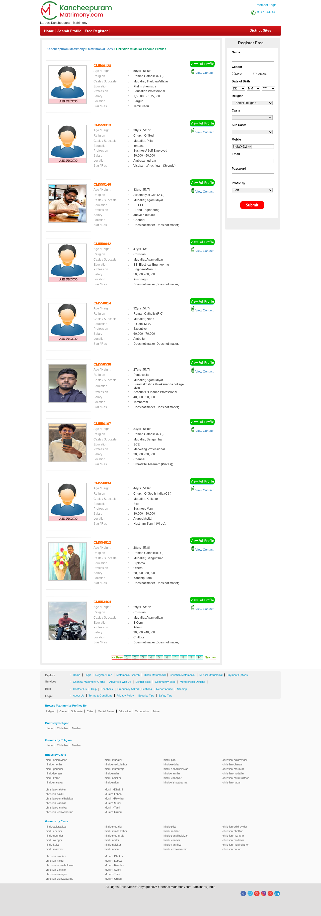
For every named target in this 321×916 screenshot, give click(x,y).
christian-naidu (54, 793)
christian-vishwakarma (59, 812)
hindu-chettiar (54, 764)
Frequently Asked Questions (134, 689)
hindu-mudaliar (113, 759)
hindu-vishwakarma (175, 782)
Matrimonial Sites (100, 49)
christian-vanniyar (56, 807)
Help (94, 689)
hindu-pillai (170, 759)
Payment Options (237, 674)
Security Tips (146, 695)
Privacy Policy (125, 695)
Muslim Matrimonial (210, 674)
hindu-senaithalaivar (176, 768)
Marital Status (106, 711)
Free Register (96, 31)
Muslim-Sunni (113, 803)
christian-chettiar (232, 764)
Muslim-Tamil (112, 807)
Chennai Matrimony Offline (89, 681)
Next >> (210, 657)
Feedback (107, 689)
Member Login (267, 5)
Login (88, 674)
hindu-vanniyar (173, 777)
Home (49, 31)
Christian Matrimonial (182, 674)
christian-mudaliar (233, 773)
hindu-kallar (53, 777)
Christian (62, 728)
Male (238, 74)
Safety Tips (165, 695)
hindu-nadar (112, 773)
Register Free (103, 674)
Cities (90, 711)
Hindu (49, 728)
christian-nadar (231, 782)
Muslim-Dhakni (114, 789)
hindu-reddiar (172, 764)
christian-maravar (233, 768)
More (156, 711)
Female (262, 74)
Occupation (142, 711)
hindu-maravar (54, 782)
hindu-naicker (113, 777)
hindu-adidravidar (56, 759)
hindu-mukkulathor (116, 764)
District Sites (260, 30)
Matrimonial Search (128, 674)
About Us (78, 695)
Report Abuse (164, 689)
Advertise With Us (120, 681)
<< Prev (117, 657)
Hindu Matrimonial (155, 674)
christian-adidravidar (234, 759)
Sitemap (182, 689)
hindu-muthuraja (114, 768)
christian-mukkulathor (235, 777)
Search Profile (69, 31)
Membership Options (192, 681)
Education (125, 711)
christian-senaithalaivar (60, 798)
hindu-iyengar (54, 773)
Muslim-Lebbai (113, 793)
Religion (50, 711)
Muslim (76, 728)
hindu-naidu (112, 782)
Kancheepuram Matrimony (66, 49)
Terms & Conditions (100, 695)
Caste (63, 711)
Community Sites (165, 681)
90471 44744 (266, 12)
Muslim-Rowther (114, 798)
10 (199, 657)
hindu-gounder (54, 768)
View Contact (204, 73)
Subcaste (77, 711)
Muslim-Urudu (113, 812)
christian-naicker (56, 789)
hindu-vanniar (172, 773)
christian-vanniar (56, 803)
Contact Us (80, 689)
